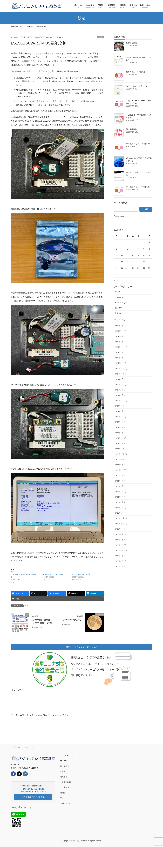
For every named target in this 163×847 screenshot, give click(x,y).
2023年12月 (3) (121, 401)
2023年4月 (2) (120, 433)
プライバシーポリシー (22, 747)
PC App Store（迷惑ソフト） (137, 86)
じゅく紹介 (64, 766)
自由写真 (65, 787)
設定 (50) (118, 308)
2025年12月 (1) (121, 347)
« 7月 (116, 280)
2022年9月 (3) (120, 465)
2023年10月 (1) (121, 406)
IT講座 (62, 771)
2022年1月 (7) (120, 508)
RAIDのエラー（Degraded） (53, 574)
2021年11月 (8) (121, 518)
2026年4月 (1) (120, 336)
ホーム (65, 761)
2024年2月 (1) (120, 390)
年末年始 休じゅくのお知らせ (138, 144)
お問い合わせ (65, 803)
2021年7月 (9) (120, 540)
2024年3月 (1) (120, 385)
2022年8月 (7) (120, 470)
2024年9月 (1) (120, 379)
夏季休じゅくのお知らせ (136, 72)
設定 (100, 37)
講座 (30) (118, 313)
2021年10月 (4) (121, 524)
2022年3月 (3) (120, 497)
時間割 (62, 793)
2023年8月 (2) (120, 417)
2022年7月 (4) (120, 475)
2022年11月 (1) (121, 454)
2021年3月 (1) (120, 561)
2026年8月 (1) (120, 326)
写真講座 (63, 777)
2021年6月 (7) (120, 545)
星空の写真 (66, 782)
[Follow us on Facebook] (13, 773)
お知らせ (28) (120, 297)
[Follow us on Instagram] (25, 773)
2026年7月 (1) (120, 331)
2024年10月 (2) (121, 374)
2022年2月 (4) (120, 502)
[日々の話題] (94, 622)
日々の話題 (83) (121, 303)
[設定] (20, 622)
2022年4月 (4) (120, 492)
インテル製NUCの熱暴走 (82, 574)
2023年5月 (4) (120, 427)
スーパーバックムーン (72, 620)
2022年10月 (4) (121, 459)
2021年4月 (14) (121, 556)
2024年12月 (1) (121, 369)
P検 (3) (117, 292)
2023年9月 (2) (120, 411)
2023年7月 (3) (120, 422)
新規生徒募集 (131, 129)
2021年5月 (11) (121, 550)
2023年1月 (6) (120, 443)
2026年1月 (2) (120, 342)
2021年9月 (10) (121, 529)
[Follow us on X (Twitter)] (19, 773)
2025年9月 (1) (120, 352)
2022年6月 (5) (120, 481)
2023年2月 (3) (120, 438)
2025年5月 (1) (120, 358)
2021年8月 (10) (121, 534)
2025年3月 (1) (120, 363)
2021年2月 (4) (120, 566)
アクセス (63, 798)
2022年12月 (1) (121, 449)
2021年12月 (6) (121, 513)
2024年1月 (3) (120, 395)
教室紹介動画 (131, 43)
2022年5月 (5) (120, 486)
